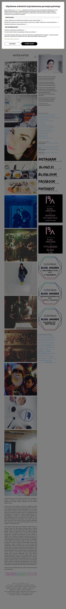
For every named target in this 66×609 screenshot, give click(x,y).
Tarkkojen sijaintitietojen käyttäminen (14, 30)
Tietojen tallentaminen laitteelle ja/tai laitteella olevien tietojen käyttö (22, 20)
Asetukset (12, 43)
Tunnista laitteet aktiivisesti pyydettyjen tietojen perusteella (19, 32)
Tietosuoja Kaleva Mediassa (11, 39)
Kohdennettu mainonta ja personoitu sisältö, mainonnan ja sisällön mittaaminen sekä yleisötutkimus (30, 22)
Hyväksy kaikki (29, 43)
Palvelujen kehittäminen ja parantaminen (15, 24)
